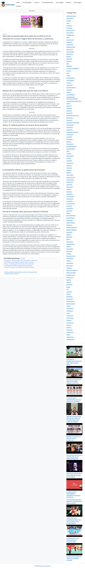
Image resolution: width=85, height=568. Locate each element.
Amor (68, 23)
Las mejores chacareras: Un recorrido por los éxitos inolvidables (74, 456)
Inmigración (70, 196)
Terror (68, 313)
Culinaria (69, 90)
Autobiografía (70, 47)
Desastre (69, 120)
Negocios (69, 251)
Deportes (69, 108)
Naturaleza (69, 249)
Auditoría (69, 42)
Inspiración (69, 199)
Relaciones (69, 277)
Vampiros (69, 330)
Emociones (69, 134)
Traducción (69, 318)
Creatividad (70, 80)
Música (18, 6)
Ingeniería (69, 194)
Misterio (68, 234)
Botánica (69, 66)
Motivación (69, 242)
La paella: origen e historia (11, 273)
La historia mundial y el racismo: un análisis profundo (73, 558)
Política (68, 261)
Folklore (68, 172)
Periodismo (69, 258)
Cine (67, 73)
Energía (68, 142)
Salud (68, 287)
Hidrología (69, 187)
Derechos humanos (72, 115)
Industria (69, 192)
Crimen (68, 83)
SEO (67, 289)
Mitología (69, 237)
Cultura (36, 2)
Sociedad (69, 296)
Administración (71, 16)
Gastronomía (70, 177)
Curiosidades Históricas (73, 101)
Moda (68, 239)
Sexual (68, 294)
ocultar (22, 258)
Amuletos (69, 25)
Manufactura (70, 218)
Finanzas (69, 168)
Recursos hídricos (71, 270)
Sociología (69, 299)
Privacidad (69, 263)
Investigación (70, 203)
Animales (69, 28)
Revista (68, 282)
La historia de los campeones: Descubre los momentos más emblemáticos (73, 520)
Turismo (68, 325)
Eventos (68, 153)
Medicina (69, 225)
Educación (69, 130)
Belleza (68, 56)
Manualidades (70, 215)
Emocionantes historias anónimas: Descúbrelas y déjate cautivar (74, 501)
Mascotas (69, 220)
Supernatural (70, 301)
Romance (69, 284)
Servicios (69, 292)
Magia (68, 213)
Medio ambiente (71, 227)
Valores (68, 327)
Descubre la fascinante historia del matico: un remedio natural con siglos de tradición (73, 418)
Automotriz (69, 49)
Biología (68, 61)
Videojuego (70, 337)
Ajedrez (68, 21)
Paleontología (70, 256)
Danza (68, 103)
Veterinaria (69, 332)
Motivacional (70, 244)
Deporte (69, 106)
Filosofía (69, 165)
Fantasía (69, 161)
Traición (68, 320)
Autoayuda (69, 44)
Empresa (69, 137)
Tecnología (59, 2)
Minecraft (69, 232)
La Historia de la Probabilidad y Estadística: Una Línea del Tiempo (73, 494)
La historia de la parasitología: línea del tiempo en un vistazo (73, 399)
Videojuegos (70, 339)
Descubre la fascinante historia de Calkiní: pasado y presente (73, 381)
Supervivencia (70, 304)
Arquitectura (70, 35)
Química (69, 268)
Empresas (69, 139)
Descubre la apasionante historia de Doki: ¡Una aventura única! (74, 361)
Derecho (69, 111)
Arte (67, 37)
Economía (69, 127)
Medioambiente (71, 230)
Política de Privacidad (45, 566)
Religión (68, 280)
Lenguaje (69, 206)
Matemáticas (70, 223)
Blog (67, 64)
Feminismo (69, 163)
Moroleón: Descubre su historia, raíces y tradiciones (73, 438)
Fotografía (69, 175)
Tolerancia (69, 315)
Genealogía (70, 180)
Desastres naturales (72, 122)
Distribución (70, 125)
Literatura (69, 211)
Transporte (69, 323)
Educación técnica (72, 132)
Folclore (68, 170)
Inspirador (69, 201)
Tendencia (69, 311)
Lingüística (69, 208)
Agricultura (69, 18)
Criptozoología (71, 87)
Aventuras (69, 54)
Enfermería (69, 144)
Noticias (68, 253)
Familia (68, 158)
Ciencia (68, 71)
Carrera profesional (72, 68)
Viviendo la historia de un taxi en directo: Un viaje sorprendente (74, 475)
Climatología (70, 78)
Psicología (69, 265)
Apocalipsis (70, 33)
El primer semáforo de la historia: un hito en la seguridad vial (20, 272)
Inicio (18, 2)
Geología (69, 184)
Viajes (68, 335)
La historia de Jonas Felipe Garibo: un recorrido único (72, 540)
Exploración (70, 156)
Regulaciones (70, 275)
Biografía (69, 59)
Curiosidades (26, 2)
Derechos (69, 113)
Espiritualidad (70, 149)
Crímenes (69, 85)
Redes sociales (71, 273)
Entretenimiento (47, 2)
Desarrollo (69, 118)
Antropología (70, 30)
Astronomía (70, 40)
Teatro (68, 306)
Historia (68, 2)
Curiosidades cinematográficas (72, 98)
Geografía (69, 182)
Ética (67, 151)
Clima (68, 75)
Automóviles (70, 52)
